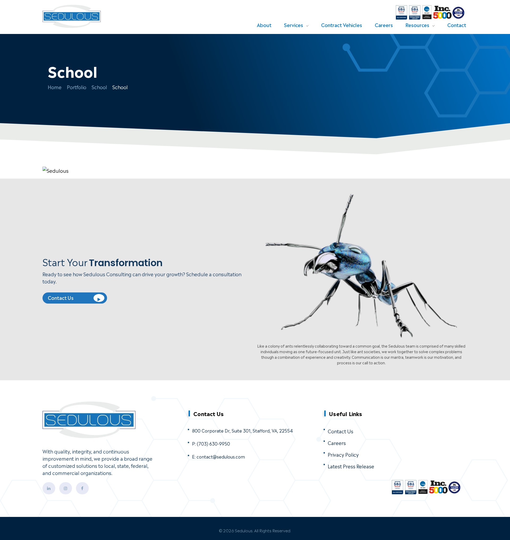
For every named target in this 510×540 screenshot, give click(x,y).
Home (55, 86)
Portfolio (76, 86)
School (99, 86)
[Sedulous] (84, 17)
